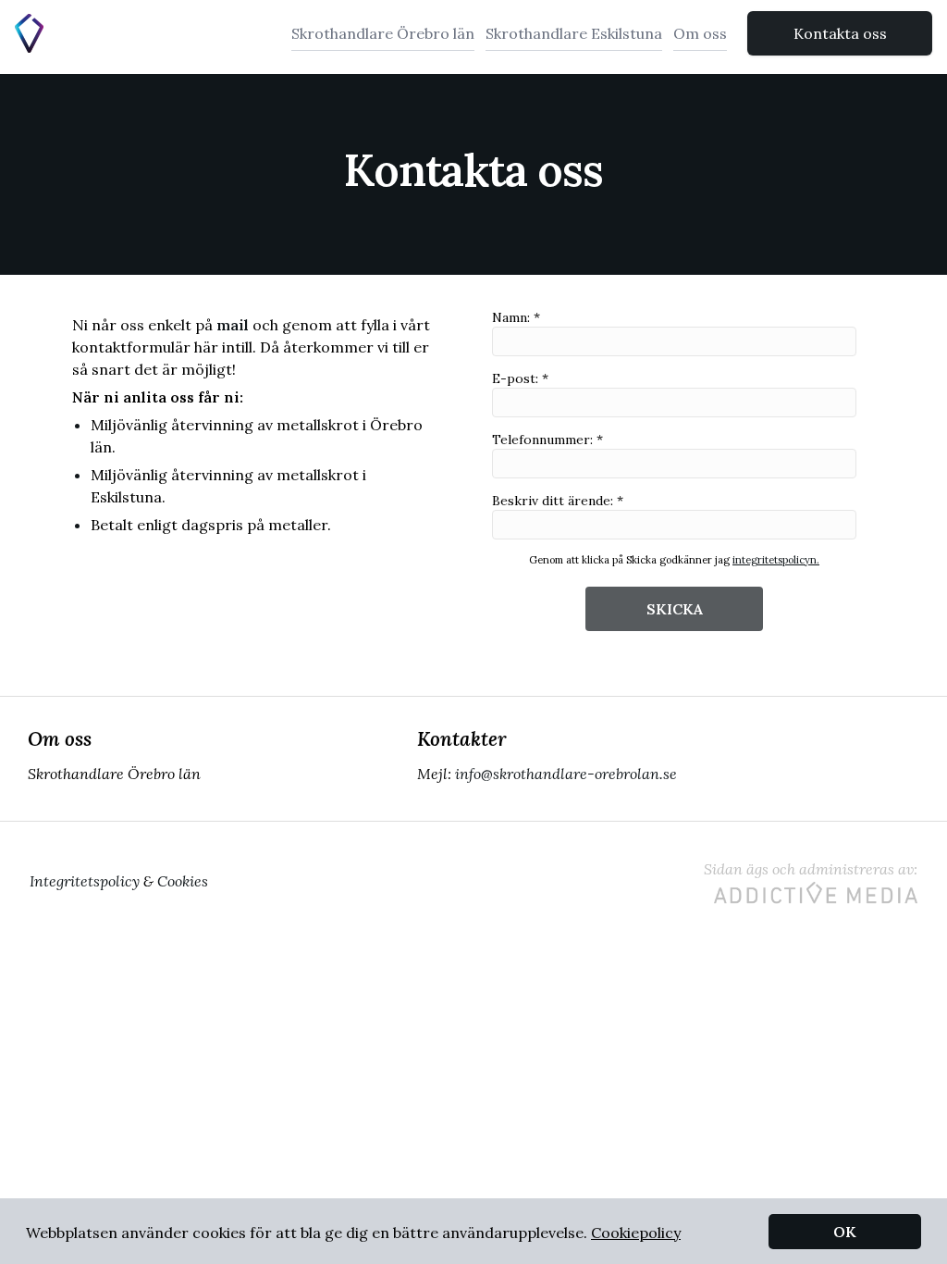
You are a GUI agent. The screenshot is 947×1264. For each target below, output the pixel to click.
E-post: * (520, 378)
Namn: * (516, 317)
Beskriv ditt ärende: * (557, 500)
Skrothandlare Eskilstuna (574, 33)
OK (844, 1231)
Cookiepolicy (636, 1232)
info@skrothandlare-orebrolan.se (566, 773)
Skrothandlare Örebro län (382, 33)
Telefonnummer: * (547, 439)
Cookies (182, 881)
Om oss (700, 33)
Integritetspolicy (85, 881)
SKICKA (674, 609)
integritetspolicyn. (775, 559)
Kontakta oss (840, 33)
